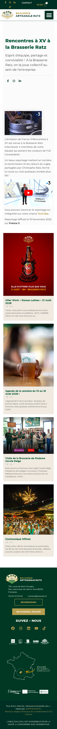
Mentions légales (12, 711)
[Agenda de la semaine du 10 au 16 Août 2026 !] (28, 355)
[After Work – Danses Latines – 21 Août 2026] (28, 264)
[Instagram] (10, 2)
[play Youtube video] (28, 192)
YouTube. (43, 213)
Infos (11, 306)
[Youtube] (36, 628)
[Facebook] (12, 628)
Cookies (28, 714)
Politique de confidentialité (34, 711)
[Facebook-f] (5, 2)
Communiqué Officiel (17, 539)
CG (49, 711)
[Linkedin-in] (14, 2)
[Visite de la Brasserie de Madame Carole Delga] (28, 435)
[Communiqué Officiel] (28, 509)
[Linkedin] (28, 628)
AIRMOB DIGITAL (33, 709)
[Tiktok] (10, 7)
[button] (49, 15)
